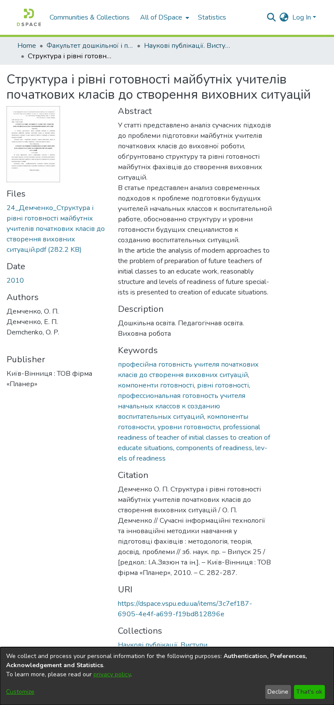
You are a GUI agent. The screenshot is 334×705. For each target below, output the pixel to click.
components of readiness (214, 448)
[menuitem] (163, 17)
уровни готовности (188, 427)
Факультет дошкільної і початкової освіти (90, 45)
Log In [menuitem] (301, 17)
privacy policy (112, 674)
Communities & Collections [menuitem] (90, 17)
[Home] (29, 17)
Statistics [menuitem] (212, 17)
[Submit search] (271, 17)
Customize (20, 692)
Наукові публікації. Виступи (187, 45)
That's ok (309, 692)
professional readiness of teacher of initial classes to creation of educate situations (194, 437)
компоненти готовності (156, 385)
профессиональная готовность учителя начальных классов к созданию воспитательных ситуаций (181, 406)
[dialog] (167, 676)
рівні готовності (223, 385)
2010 (15, 280)
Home (26, 45)
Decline (277, 692)
